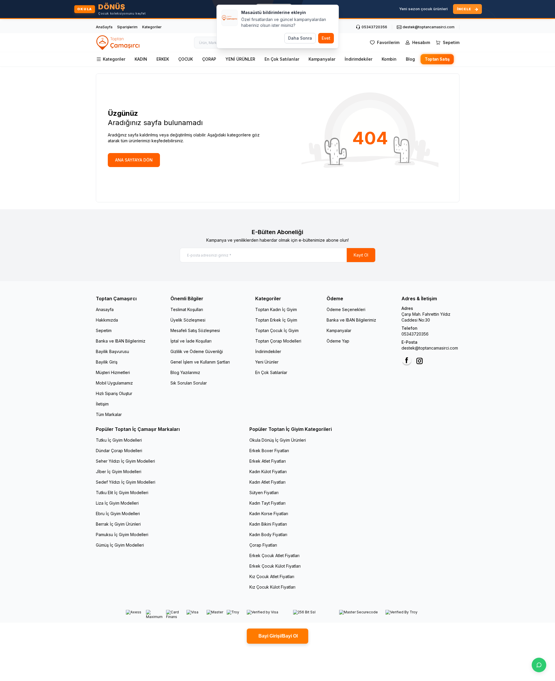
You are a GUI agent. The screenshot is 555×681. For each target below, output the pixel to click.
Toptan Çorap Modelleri (278, 340)
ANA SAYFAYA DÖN (134, 159)
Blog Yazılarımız (185, 372)
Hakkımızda (107, 319)
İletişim (102, 403)
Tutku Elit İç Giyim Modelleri (122, 492)
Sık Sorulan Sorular (188, 382)
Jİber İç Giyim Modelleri (118, 471)
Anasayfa (105, 309)
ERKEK (162, 59)
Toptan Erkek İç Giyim (276, 319)
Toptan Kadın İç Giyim (276, 309)
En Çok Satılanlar (282, 59)
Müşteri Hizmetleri (113, 372)
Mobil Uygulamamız (114, 382)
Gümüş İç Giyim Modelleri (120, 545)
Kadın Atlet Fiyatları (267, 482)
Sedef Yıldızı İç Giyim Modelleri (125, 482)
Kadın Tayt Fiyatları (267, 503)
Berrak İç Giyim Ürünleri (118, 524)
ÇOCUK (185, 59)
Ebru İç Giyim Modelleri (118, 513)
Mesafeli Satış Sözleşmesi (195, 330)
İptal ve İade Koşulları (191, 340)
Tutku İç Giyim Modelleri (119, 440)
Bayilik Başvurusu (112, 351)
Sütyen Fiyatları (264, 492)
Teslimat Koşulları (186, 309)
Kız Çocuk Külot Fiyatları (272, 587)
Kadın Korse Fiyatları (268, 513)
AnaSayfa (104, 27)
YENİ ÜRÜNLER (240, 59)
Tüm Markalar (109, 414)
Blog (410, 59)
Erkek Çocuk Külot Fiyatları (275, 566)
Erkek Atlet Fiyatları (267, 461)
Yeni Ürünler (267, 361)
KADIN (141, 59)
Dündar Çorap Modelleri (119, 450)
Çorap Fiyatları (263, 545)
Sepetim (104, 330)
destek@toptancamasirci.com (429, 347)
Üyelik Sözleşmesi (187, 319)
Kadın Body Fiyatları (268, 534)
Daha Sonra (300, 38)
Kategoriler (152, 27)
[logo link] (118, 42)
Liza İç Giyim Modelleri (117, 503)
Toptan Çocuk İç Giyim (277, 330)
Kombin (389, 59)
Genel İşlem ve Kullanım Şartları (200, 361)
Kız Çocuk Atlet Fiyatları (271, 576)
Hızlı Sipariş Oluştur (114, 393)
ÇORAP (209, 59)
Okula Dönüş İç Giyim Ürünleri (277, 440)
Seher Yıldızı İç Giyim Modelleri (125, 461)
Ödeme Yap (338, 340)
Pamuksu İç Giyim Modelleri (122, 534)
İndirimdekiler (358, 59)
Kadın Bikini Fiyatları (268, 524)
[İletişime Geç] (539, 665)
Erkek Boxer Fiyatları (269, 450)
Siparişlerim (127, 27)
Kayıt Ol (361, 254)
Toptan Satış (437, 59)
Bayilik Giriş (106, 361)
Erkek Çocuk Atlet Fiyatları (274, 555)
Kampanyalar (322, 59)
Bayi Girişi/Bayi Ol (277, 635)
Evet (326, 38)
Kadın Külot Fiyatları (268, 471)
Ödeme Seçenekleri (346, 309)
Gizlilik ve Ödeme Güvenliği (196, 351)
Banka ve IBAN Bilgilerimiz (120, 340)
